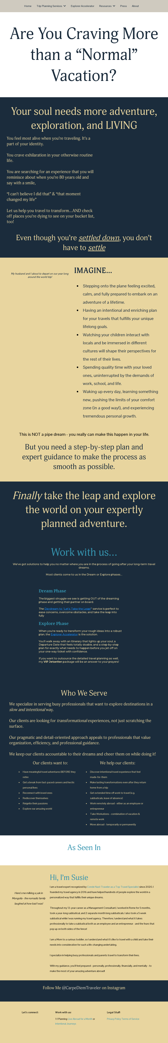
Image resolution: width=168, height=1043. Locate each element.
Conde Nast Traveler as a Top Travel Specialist (113, 887)
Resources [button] (105, 6)
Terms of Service (130, 1019)
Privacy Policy (114, 1019)
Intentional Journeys (65, 1023)
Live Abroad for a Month (80, 1019)
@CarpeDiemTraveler (81, 988)
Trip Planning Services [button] (50, 6)
